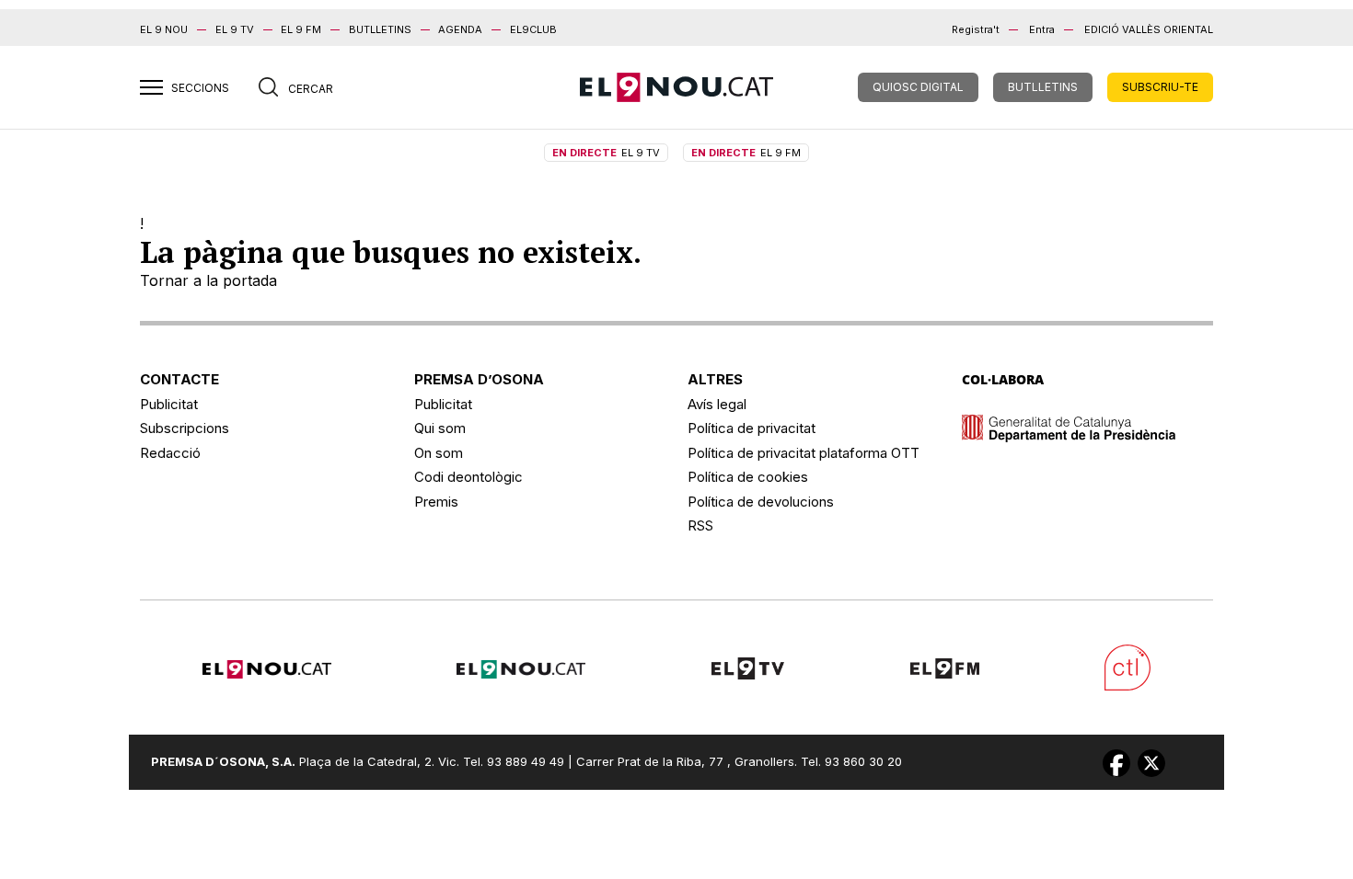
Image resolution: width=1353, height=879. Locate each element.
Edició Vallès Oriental (1148, 29)
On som (438, 453)
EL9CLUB (533, 29)
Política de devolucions (761, 501)
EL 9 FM (301, 29)
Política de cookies (748, 476)
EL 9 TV (234, 29)
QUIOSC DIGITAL (918, 87)
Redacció (170, 453)
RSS (700, 525)
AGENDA (460, 29)
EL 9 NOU (164, 29)
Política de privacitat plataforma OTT (803, 453)
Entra (1042, 29)
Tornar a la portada (208, 280)
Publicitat (169, 404)
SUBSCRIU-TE (1160, 87)
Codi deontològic (468, 476)
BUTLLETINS (380, 29)
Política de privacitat (751, 428)
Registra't (976, 29)
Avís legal (717, 404)
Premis (436, 501)
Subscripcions (184, 428)
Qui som (440, 428)
